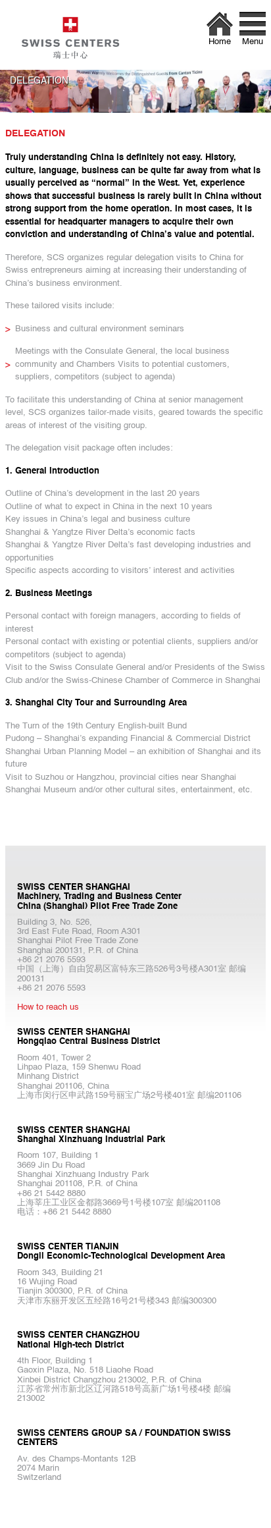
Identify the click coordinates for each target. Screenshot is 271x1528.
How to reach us (48, 1007)
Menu (252, 42)
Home (220, 42)
